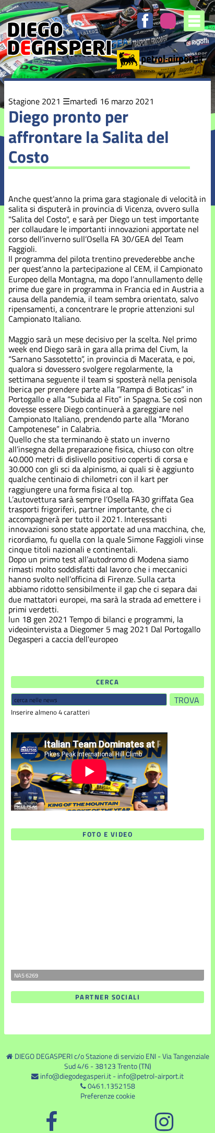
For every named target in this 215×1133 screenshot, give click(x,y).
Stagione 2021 (34, 101)
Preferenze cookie (107, 1096)
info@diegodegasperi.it (75, 1076)
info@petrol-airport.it (150, 1076)
